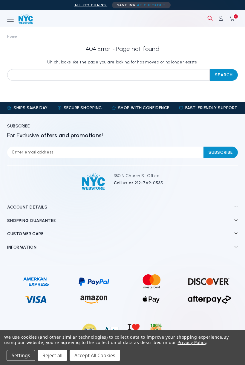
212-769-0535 (148, 182)
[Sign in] (220, 18)
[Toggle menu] (10, 19)
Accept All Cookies (94, 355)
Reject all (52, 355)
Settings (21, 355)
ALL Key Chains (90, 5)
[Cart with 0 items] (230, 18)
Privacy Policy (191, 342)
